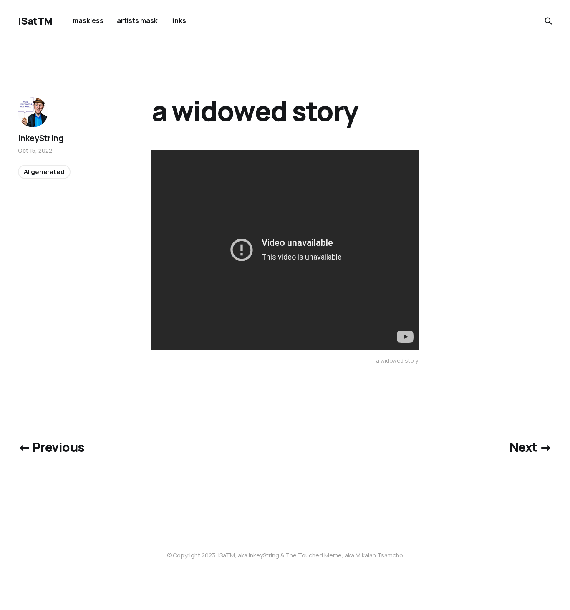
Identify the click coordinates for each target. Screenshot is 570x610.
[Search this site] (548, 21)
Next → (530, 447)
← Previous (51, 447)
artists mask (137, 20)
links (178, 20)
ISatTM (35, 21)
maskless (88, 20)
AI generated (44, 172)
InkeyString (40, 138)
